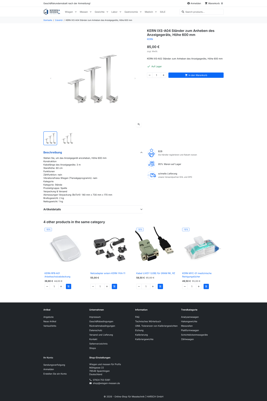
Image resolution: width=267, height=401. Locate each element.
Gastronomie (131, 11)
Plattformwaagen (190, 330)
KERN (150, 39)
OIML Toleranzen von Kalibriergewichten (156, 325)
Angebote (48, 317)
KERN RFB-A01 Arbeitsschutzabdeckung (57, 275)
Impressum (95, 317)
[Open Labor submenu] (120, 11)
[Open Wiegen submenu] (76, 11)
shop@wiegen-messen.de (106, 383)
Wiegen (69, 11)
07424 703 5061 (101, 379)
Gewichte (99, 11)
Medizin (149, 11)
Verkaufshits (49, 325)
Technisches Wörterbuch (148, 321)
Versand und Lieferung (101, 334)
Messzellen (187, 325)
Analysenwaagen (190, 317)
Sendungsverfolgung (54, 364)
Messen (84, 11)
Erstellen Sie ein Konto (55, 373)
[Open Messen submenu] (90, 11)
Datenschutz (95, 330)
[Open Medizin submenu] (156, 11)
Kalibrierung (141, 334)
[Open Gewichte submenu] (107, 11)
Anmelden (48, 369)
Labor (114, 11)
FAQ (137, 317)
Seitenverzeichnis (98, 343)
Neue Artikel (49, 321)
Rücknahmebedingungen (102, 325)
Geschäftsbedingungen (101, 321)
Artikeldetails (52, 209)
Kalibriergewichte (144, 339)
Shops (92, 348)
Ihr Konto (48, 357)
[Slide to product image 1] (50, 138)
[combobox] (202, 12)
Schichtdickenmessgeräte (194, 334)
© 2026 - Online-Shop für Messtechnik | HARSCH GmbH (133, 396)
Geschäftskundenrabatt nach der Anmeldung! (67, 3)
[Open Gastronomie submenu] (141, 11)
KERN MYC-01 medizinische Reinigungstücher (197, 275)
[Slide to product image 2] (67, 138)
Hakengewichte (189, 321)
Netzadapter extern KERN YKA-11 (107, 273)
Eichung (139, 330)
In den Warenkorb (196, 75)
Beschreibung (52, 152)
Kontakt (93, 339)
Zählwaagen (187, 339)
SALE (162, 11)
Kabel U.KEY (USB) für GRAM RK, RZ (155, 273)
